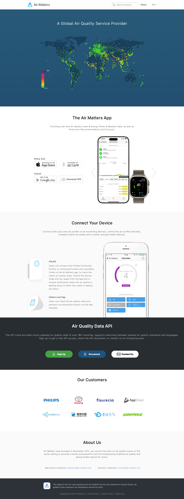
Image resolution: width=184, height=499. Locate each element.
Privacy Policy (93, 494)
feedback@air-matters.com (79, 468)
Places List (120, 494)
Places (144, 5)
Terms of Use (107, 494)
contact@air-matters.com (129, 468)
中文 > (154, 5)
